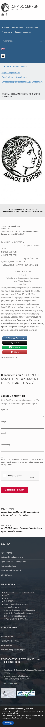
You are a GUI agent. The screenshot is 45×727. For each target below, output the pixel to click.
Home (8, 66)
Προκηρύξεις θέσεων (10, 641)
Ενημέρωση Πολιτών (11, 72)
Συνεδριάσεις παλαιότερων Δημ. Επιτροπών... (22, 82)
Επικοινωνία (7, 32)
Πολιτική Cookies (8, 566)
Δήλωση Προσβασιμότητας (12, 557)
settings (27, 718)
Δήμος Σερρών (25, 6)
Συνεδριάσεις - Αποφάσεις (14, 77)
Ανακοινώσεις (7, 645)
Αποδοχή (8, 723)
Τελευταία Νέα (32, 28)
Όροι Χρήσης (6, 553)
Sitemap (5, 28)
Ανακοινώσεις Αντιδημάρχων (13, 650)
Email (4, 433)
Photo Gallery (17, 28)
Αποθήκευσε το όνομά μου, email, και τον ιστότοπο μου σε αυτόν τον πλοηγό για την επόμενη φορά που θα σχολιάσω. (22, 462)
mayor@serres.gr (28, 610)
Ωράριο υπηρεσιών (23, 32)
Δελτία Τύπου (7, 636)
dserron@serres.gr (11, 607)
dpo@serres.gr (21, 616)
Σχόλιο (4, 410)
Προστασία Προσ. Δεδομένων (13, 561)
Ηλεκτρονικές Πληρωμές (11, 570)
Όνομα (4, 422)
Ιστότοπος (5, 445)
